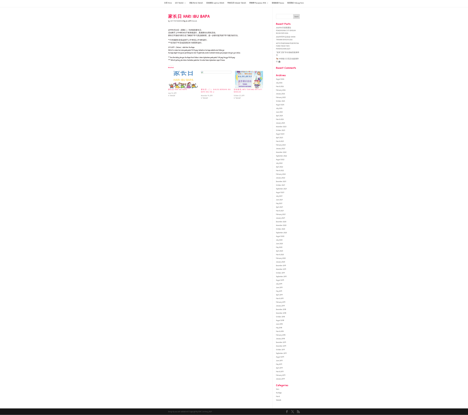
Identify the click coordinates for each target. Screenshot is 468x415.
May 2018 (279, 327)
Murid (278, 396)
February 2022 (281, 174)
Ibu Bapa (279, 392)
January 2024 (280, 123)
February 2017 (280, 375)
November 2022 (281, 152)
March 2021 (280, 210)
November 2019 (281, 269)
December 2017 (281, 342)
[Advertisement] (216, 120)
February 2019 (280, 302)
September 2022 (281, 155)
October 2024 (280, 101)
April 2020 (279, 251)
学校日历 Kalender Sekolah (236, 3)
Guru (277, 389)
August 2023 (280, 134)
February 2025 (281, 97)
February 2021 (280, 214)
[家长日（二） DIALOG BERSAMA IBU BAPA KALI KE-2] (216, 79)
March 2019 (279, 298)
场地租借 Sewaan (278, 3)
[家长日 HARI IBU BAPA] (183, 79)
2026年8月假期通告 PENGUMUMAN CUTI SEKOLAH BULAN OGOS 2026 (286, 30)
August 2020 (280, 236)
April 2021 (279, 207)
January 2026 (280, 93)
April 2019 (279, 294)
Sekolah (194, 21)
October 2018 (280, 316)
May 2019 (279, 291)
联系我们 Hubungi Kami (295, 3)
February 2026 (281, 90)
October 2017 (280, 349)
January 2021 (280, 218)
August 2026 (280, 79)
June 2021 (279, 199)
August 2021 (280, 192)
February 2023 (281, 145)
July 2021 (279, 196)
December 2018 (281, 309)
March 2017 (280, 371)
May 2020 (279, 247)
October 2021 (280, 185)
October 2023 (280, 130)
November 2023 (281, 126)
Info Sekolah (179, 3)
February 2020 (281, 258)
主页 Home (168, 3)
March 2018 (280, 331)
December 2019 (281, 265)
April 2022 (279, 166)
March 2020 (280, 254)
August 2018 (280, 320)
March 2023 (280, 141)
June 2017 (279, 360)
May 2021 (279, 203)
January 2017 (280, 378)
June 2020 (279, 243)
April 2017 (279, 368)
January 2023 (280, 148)
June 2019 (279, 287)
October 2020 (280, 229)
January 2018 (280, 338)
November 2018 (281, 313)
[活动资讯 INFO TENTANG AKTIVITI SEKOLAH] (249, 79)
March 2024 (280, 119)
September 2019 (281, 276)
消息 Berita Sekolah (196, 3)
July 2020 (279, 240)
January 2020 (280, 262)
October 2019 (280, 272)
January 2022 (280, 177)
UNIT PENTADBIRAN (176, 21)
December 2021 (281, 181)
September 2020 (281, 232)
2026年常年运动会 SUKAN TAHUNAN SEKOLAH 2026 (285, 38)
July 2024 (279, 108)
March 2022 (280, 170)
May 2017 (279, 364)
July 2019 (279, 283)
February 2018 (280, 335)
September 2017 (281, 353)
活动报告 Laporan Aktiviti (215, 3)
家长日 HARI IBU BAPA (177, 89)
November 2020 (281, 225)
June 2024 (279, 112)
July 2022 (279, 163)
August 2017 (280, 357)
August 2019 (280, 280)
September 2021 (281, 188)
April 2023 (279, 137)
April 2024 (279, 115)
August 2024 (280, 104)
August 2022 (280, 159)
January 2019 (280, 305)
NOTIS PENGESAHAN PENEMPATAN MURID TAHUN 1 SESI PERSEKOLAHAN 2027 (287, 46)
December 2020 (281, 221)
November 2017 (281, 346)
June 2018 (279, 324)
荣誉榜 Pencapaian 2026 (257, 3)
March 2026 (280, 86)
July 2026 (279, 82)
